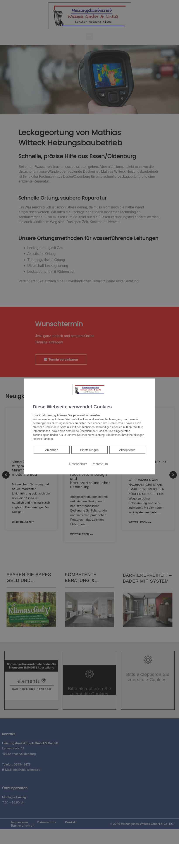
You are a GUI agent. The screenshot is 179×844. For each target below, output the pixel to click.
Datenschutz (78, 464)
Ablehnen (51, 450)
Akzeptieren (127, 450)
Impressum (100, 464)
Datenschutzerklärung (91, 434)
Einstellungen (89, 450)
